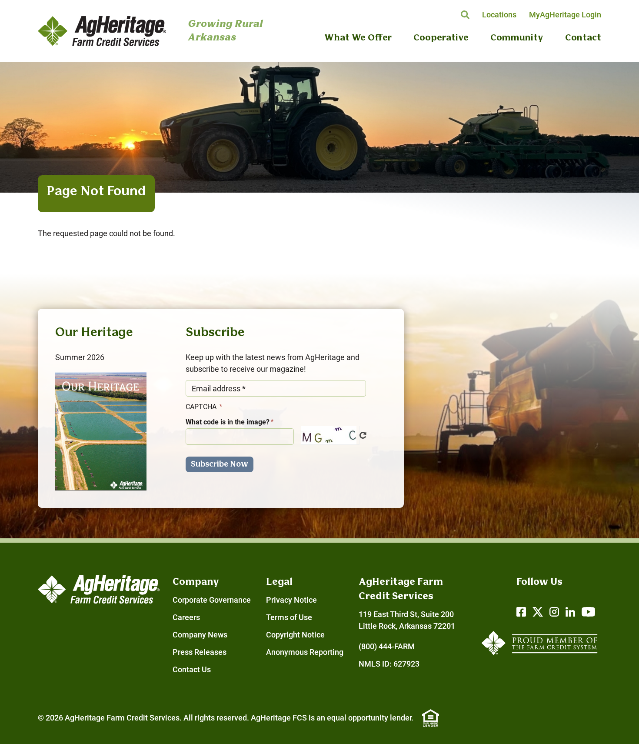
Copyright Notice (295, 634)
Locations (499, 14)
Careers (186, 617)
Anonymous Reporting (304, 652)
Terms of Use (289, 617)
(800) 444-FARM (387, 646)
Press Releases (199, 652)
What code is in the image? (228, 422)
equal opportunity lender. (370, 717)
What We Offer (358, 38)
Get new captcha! (362, 435)
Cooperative (441, 38)
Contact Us (192, 669)
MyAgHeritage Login (565, 14)
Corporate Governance (212, 599)
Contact (583, 38)
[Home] (102, 31)
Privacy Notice (291, 599)
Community (516, 38)
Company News (200, 634)
